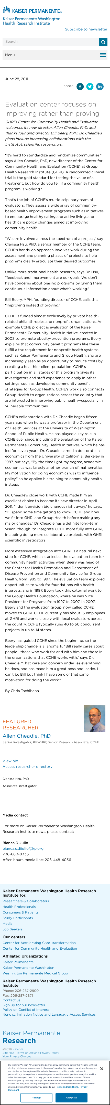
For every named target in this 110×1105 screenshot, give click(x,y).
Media (8, 924)
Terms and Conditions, (67, 1087)
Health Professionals (19, 907)
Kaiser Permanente (18, 962)
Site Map (8, 1052)
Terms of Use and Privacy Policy (37, 1052)
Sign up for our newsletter (24, 1005)
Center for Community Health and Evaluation (40, 948)
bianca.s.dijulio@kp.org (23, 849)
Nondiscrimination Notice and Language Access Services (49, 1014)
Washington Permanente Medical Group (35, 973)
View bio (10, 761)
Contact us (11, 1000)
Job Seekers (13, 929)
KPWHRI (18, 1049)
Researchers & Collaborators (26, 901)
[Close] (101, 1068)
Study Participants (18, 918)
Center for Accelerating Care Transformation (39, 943)
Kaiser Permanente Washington (28, 968)
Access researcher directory (27, 767)
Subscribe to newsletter (86, 29)
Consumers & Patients (20, 912)
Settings (36, 1098)
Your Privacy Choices (17, 1056)
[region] (55, 1082)
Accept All (71, 1098)
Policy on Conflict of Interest (26, 1010)
